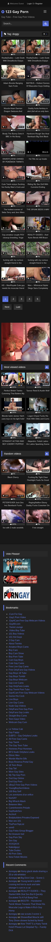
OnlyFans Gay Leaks (19, 712)
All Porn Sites (15, 854)
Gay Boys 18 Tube (18, 673)
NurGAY (13, 798)
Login (29, 3)
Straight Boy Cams (18, 716)
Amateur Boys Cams (19, 647)
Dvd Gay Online (16, 778)
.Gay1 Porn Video (17, 617)
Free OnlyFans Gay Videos (22, 670)
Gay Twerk (14, 742)
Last (18, 307)
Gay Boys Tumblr (17, 676)
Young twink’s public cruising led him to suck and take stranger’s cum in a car (25, 884)
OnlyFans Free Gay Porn (21, 709)
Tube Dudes (15, 850)
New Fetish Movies (18, 857)
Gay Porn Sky (15, 837)
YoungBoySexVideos (19, 788)
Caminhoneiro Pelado (19, 808)
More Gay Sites (16, 772)
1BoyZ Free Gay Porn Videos (23, 785)
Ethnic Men (14, 755)
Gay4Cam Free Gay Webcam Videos (26, 693)
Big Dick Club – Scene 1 (32, 878)
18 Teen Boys (15, 765)
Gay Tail (13, 768)
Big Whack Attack (17, 801)
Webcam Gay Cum (18, 722)
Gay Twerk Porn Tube (19, 689)
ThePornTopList (16, 824)
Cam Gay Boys (16, 660)
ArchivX (12, 814)
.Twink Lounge (16, 627)
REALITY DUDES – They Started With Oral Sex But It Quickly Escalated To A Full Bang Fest (27, 894)
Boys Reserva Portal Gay (21, 762)
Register (39, 3)
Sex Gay (13, 840)
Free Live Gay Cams (19, 666)
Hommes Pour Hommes (20, 749)
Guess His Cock (16, 696)
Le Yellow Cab (16, 729)
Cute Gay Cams (16, 663)
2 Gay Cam (14, 640)
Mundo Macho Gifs (18, 758)
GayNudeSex (15, 811)
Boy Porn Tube (16, 657)
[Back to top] (43, 934)
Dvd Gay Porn (15, 781)
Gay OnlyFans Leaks (19, 686)
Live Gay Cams (16, 702)
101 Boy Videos (16, 634)
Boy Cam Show (16, 653)
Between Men (15, 804)
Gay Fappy (14, 732)
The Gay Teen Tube (18, 745)
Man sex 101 (15, 821)
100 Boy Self (15, 791)
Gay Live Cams (16, 683)
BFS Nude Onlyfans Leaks (21, 752)
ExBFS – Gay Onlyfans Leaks (23, 735)
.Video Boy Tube (17, 630)
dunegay (13, 871)
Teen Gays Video (17, 719)
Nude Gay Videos (17, 706)
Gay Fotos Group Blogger (21, 831)
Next (7, 307)
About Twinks (15, 643)
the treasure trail (16, 834)
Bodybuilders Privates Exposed (24, 817)
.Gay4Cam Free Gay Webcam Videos (27, 620)
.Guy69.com (14, 624)
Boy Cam (13, 650)
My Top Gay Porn (17, 775)
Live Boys (13, 699)
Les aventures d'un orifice (21, 794)
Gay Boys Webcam (18, 679)
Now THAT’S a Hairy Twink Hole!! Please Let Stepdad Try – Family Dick (28, 927)
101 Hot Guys (15, 637)
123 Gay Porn (16, 11)
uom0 (11, 827)
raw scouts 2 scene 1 (31, 914)
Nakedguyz (14, 847)
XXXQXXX (14, 844)
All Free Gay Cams (18, 739)
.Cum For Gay (15, 614)
